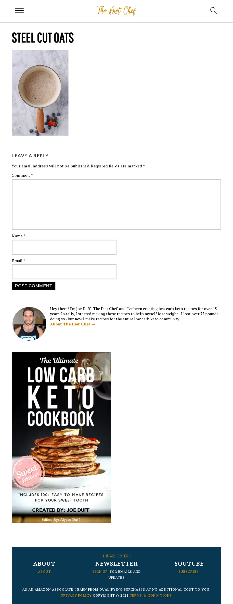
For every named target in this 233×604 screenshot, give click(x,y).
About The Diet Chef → (72, 324)
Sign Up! (100, 571)
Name (19, 235)
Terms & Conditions (151, 595)
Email (19, 260)
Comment (22, 175)
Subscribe (188, 571)
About (44, 571)
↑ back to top (116, 555)
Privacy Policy (76, 595)
